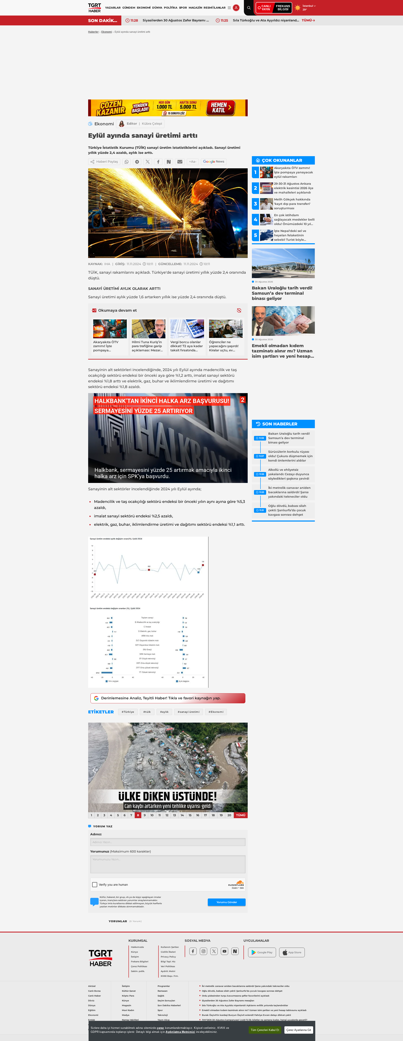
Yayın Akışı (164, 1020)
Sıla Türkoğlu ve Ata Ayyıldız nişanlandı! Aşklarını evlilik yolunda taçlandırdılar (266, 20)
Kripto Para (128, 995)
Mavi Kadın (128, 1010)
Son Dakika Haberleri (169, 1005)
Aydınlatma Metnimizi (180, 1031)
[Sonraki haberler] (239, 310)
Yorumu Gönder (227, 902)
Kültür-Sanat (129, 991)
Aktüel (92, 986)
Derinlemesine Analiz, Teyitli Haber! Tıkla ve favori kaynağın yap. (161, 698)
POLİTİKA (170, 7)
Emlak (91, 1020)
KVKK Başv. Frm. (169, 976)
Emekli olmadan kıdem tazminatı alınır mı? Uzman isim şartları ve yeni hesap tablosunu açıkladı (254, 1010)
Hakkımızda (137, 947)
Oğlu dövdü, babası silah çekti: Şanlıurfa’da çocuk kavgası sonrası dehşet (287, 510)
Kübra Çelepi (152, 124)
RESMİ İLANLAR (214, 7)
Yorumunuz (120, 851)
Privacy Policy (168, 956)
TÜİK (92, 272)
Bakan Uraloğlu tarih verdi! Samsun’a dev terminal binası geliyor (289, 438)
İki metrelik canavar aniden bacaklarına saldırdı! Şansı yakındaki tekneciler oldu (289, 492)
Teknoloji (163, 1015)
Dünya (91, 1005)
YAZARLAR (112, 7)
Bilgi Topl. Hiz (168, 961)
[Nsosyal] (169, 162)
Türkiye (159, 272)
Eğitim (91, 1010)
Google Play (264, 952)
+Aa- (192, 161)
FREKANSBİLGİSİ (283, 7)
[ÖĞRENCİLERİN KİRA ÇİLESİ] (168, 767)
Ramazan (162, 991)
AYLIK (125, 288)
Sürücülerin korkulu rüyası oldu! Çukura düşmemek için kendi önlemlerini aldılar (290, 456)
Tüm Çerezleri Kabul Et (265, 1030)
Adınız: (96, 834)
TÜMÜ (307, 20)
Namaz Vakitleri (130, 1020)
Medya (125, 1015)
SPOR (183, 7)
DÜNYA (157, 7)
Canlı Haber (94, 995)
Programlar (164, 986)
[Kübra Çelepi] (121, 124)
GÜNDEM (128, 7)
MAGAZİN (195, 7)
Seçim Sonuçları (166, 1000)
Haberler (93, 31)
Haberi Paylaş (107, 161)
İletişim (135, 956)
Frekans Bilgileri (139, 961)
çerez (160, 1027)
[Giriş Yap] (236, 7)
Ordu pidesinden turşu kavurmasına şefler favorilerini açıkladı (235, 995)
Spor (160, 1010)
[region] (202, 1031)
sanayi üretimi (186, 272)
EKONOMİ (144, 7)
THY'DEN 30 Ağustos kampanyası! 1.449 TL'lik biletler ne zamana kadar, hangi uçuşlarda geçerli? (254, 1020)
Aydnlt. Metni (168, 971)
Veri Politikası (168, 966)
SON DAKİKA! (103, 20)
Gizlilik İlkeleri (168, 952)
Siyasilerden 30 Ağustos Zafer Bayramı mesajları (176, 20)
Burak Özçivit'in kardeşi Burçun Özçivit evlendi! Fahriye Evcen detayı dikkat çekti (246, 1015)
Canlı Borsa (94, 991)
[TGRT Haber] (94, 7)
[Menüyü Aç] (229, 8)
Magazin (126, 1005)
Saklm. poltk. (138, 971)
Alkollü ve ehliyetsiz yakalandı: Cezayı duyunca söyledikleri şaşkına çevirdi (288, 474)
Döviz (91, 1000)
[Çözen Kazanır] (168, 107)
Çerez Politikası (139, 966)
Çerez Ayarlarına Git (299, 1030)
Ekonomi (106, 31)
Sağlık (161, 995)
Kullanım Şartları (170, 947)
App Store (294, 952)
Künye (134, 952)
